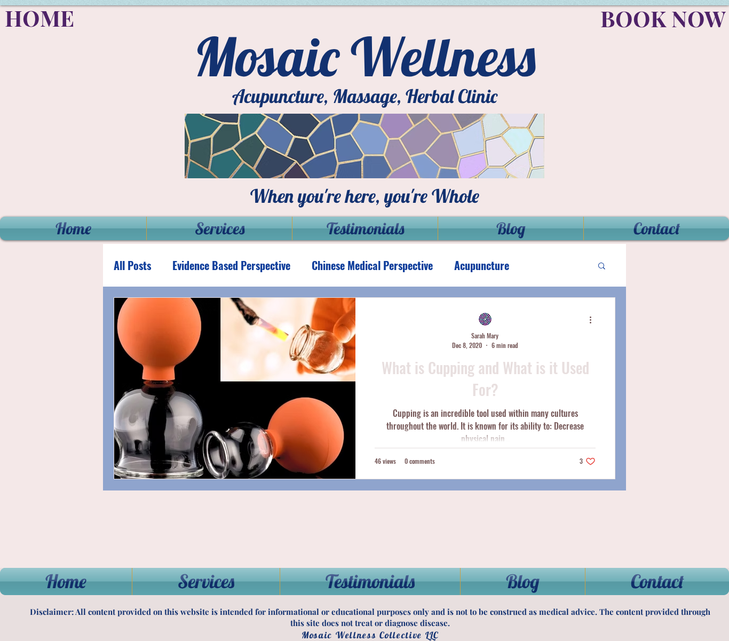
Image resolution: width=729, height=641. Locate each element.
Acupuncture (481, 265)
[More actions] (594, 319)
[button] (602, 266)
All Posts (132, 265)
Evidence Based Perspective (231, 265)
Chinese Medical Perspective (372, 265)
